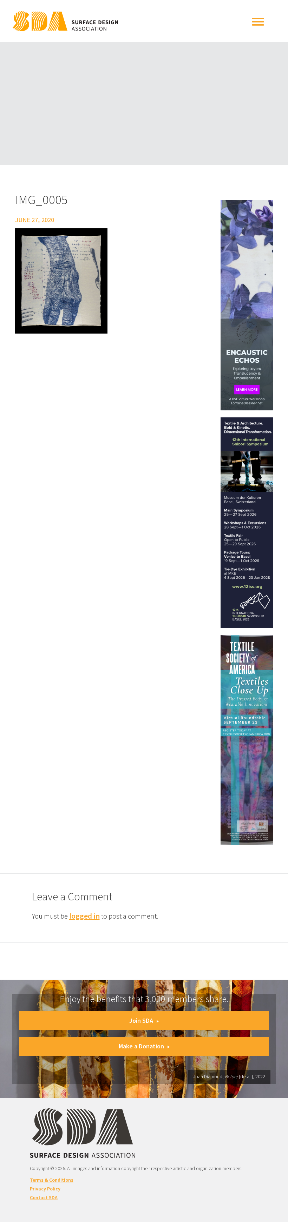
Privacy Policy (45, 1189)
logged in (84, 916)
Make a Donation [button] (141, 1046)
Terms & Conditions (51, 1180)
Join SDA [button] (141, 1020)
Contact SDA (44, 1197)
